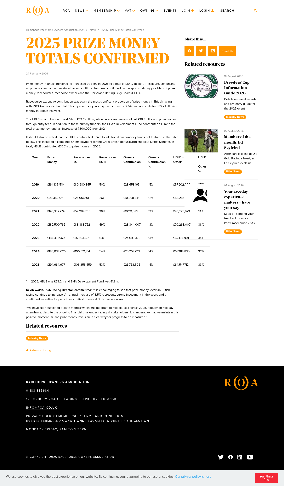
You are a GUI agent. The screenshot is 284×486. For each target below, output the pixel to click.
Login (204, 11)
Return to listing (40, 350)
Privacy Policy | (41, 416)
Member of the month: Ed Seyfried (237, 142)
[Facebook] (230, 457)
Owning (147, 11)
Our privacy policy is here (193, 477)
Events (170, 11)
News (80, 11)
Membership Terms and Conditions (92, 416)
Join (186, 11)
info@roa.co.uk (41, 408)
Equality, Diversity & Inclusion (118, 421)
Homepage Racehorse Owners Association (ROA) (55, 30)
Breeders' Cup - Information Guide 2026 (238, 88)
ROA (66, 11)
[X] (221, 457)
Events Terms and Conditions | (56, 421)
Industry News (37, 338)
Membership (105, 11)
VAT (128, 11)
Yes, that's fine (266, 478)
